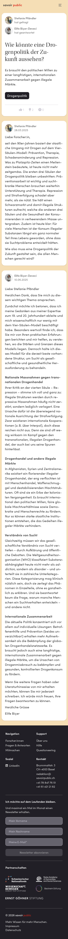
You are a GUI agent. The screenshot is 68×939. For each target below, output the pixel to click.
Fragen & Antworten (17, 745)
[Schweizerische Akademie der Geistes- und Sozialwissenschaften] (49, 879)
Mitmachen (12, 750)
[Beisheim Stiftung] (49, 888)
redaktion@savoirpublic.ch (45, 776)
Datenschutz (13, 930)
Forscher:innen (14, 740)
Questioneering (45, 750)
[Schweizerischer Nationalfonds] (18, 879)
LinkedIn (14, 765)
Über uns (41, 740)
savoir (12, 5)
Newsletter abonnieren (34, 852)
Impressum (12, 926)
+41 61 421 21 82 (45, 786)
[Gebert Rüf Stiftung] (18, 888)
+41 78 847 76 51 (46, 782)
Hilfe (39, 745)
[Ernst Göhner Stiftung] (24, 898)
